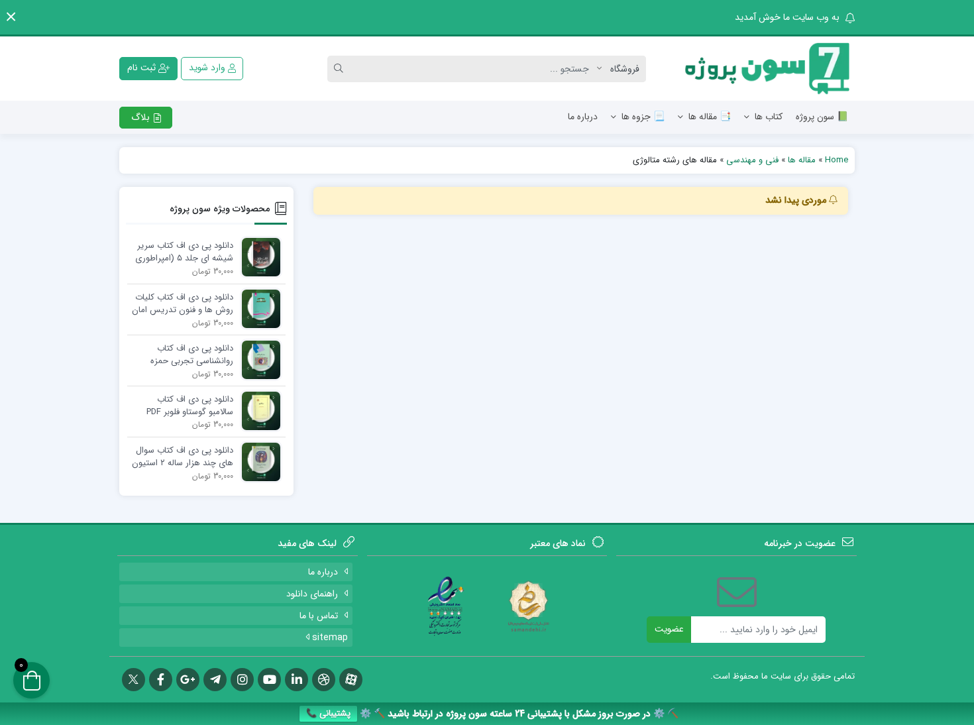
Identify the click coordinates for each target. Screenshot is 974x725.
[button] (11, 17)
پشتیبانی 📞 (328, 713)
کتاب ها (769, 116)
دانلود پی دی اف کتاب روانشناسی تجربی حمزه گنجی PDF (191, 355)
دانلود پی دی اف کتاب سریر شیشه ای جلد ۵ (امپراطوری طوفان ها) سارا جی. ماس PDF (184, 252)
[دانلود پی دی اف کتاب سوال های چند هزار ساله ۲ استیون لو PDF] (257, 462)
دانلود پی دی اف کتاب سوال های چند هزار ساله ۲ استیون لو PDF (182, 457)
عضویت (669, 629)
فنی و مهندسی (752, 160)
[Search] (340, 69)
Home (836, 160)
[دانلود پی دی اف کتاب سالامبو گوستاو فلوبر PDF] (257, 411)
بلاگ (141, 117)
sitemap (328, 637)
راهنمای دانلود (312, 593)
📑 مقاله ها (709, 116)
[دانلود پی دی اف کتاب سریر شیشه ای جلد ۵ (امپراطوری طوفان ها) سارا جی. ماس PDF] (257, 257)
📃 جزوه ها (643, 116)
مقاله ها (802, 160)
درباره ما (583, 116)
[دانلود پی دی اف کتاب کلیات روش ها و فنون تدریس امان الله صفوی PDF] (257, 308)
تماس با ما (318, 615)
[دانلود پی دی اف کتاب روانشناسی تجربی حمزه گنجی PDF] (257, 359)
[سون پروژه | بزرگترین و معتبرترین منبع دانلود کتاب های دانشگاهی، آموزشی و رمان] (768, 68)
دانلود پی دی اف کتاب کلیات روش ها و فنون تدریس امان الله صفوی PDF (182, 304)
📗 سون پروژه (822, 116)
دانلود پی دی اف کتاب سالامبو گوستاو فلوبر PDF (189, 406)
